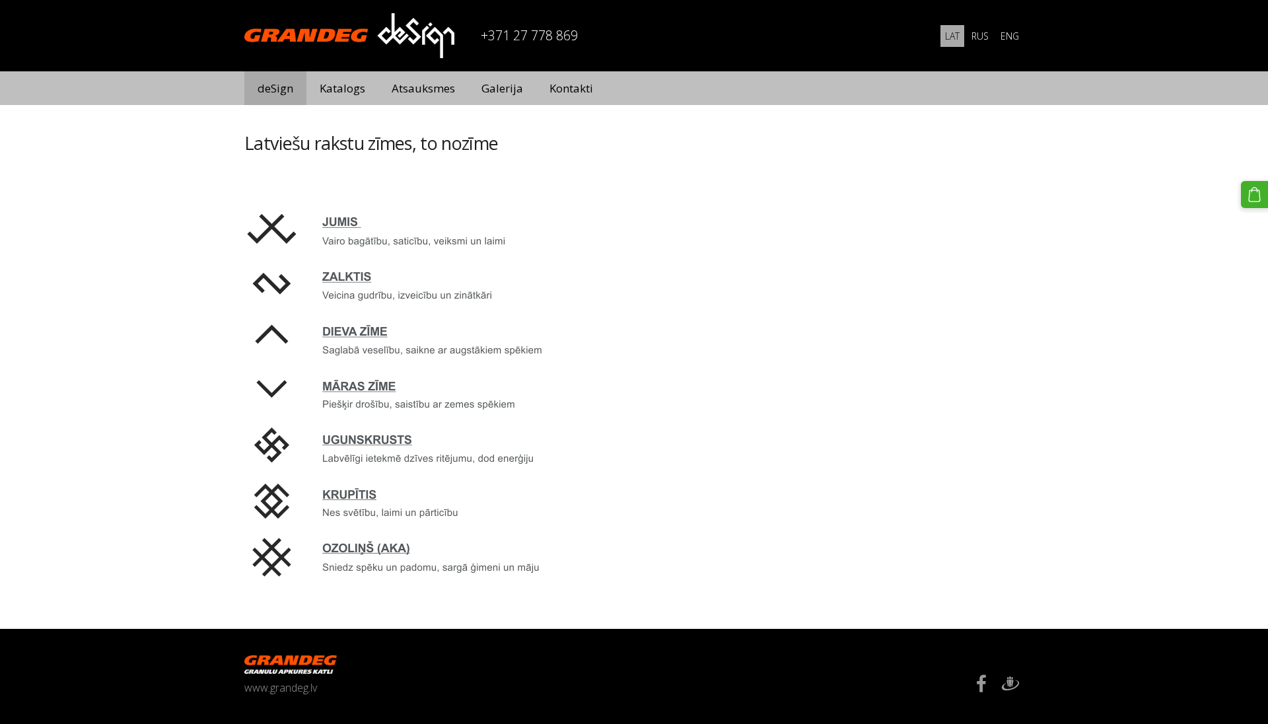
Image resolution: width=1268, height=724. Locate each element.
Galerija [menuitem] (502, 88)
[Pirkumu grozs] (1254, 194)
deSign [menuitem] (275, 88)
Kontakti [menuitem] (571, 88)
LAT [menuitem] (952, 36)
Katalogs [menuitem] (342, 88)
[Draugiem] (1010, 683)
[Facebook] (981, 683)
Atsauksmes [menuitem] (423, 88)
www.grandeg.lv (280, 687)
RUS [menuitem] (980, 36)
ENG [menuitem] (1010, 36)
